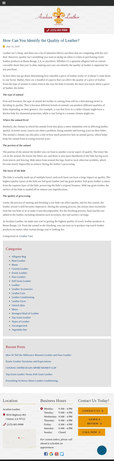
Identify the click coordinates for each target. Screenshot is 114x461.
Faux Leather (18, 272)
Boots (15, 260)
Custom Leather (20, 264)
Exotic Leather (19, 268)
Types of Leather (20, 317)
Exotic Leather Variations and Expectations (27, 357)
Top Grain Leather (21, 313)
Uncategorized (19, 321)
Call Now (90, 428)
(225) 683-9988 (58, 30)
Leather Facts (18, 297)
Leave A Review (94, 417)
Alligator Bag (18, 252)
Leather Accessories (22, 285)
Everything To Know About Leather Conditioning (31, 376)
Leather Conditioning (23, 293)
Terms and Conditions (69, 458)
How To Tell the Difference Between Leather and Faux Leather (38, 350)
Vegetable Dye (19, 325)
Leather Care (25, 232)
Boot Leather (18, 256)
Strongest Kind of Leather (25, 309)
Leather (15, 281)
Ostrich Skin (18, 301)
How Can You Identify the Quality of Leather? (39, 40)
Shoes (15, 305)
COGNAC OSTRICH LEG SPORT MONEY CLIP (33, 363)
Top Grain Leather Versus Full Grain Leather (28, 370)
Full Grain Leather (21, 276)
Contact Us (92, 406)
